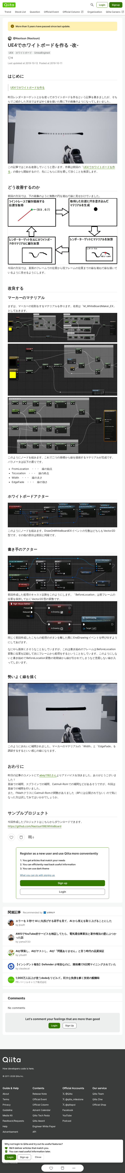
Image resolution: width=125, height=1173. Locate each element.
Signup (116, 4)
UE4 (11, 52)
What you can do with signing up (37, 875)
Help (5, 1126)
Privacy (7, 1104)
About (6, 1093)
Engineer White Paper (44, 1126)
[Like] (11, 837)
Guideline (7, 1110)
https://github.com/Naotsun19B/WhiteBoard (34, 826)
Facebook (67, 1110)
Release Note (40, 1093)
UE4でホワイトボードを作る (27, 87)
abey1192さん (47, 775)
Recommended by (33, 912)
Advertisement (10, 1131)
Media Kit (8, 1115)
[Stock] (21, 837)
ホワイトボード (24, 52)
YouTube (67, 1115)
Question (35, 11)
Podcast (66, 1120)
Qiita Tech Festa (41, 1115)
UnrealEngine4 (42, 52)
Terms (6, 1099)
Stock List (20, 11)
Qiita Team (98, 1093)
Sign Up (69, 1025)
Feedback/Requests (13, 1120)
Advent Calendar (41, 1110)
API (34, 1131)
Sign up (24, 1157)
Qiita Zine (97, 1099)
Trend (8, 11)
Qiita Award (39, 1120)
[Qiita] (9, 4)
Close (38, 1157)
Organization (94, 11)
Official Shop (99, 1104)
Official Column (73, 12)
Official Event (51, 11)
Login (102, 4)
